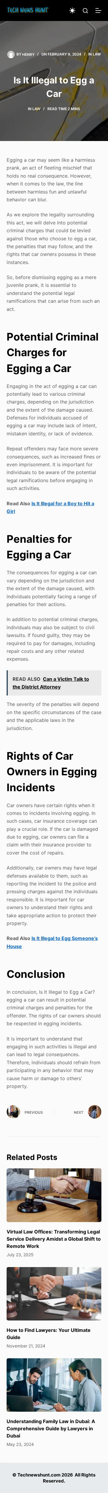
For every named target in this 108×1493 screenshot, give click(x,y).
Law (97, 54)
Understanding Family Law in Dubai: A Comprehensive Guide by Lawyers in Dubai (51, 1428)
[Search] (85, 10)
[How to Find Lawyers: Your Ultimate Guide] (54, 1293)
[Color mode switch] (72, 11)
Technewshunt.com (39, 1475)
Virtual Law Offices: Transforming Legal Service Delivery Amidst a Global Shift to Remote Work (54, 1239)
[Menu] (98, 11)
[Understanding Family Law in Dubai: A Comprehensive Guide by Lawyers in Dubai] (54, 1385)
